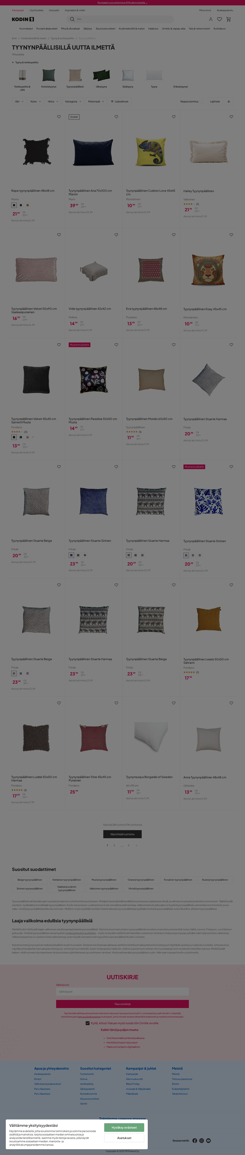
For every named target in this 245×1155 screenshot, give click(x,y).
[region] (77, 1134)
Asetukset (124, 1138)
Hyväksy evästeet (124, 1127)
